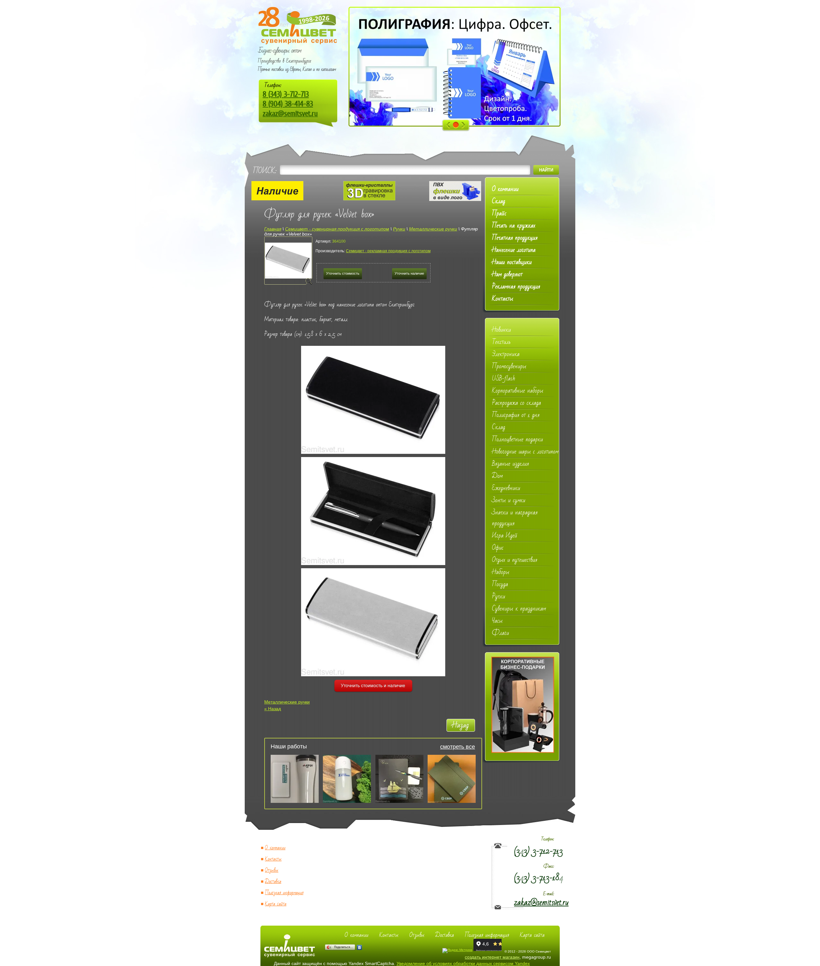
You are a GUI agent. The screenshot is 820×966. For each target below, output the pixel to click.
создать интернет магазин (492, 957)
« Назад (272, 708)
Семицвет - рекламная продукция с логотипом (388, 251)
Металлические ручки (287, 701)
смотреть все (457, 747)
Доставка (273, 881)
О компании (275, 848)
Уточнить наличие (409, 273)
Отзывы (271, 870)
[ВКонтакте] (359, 947)
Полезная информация (284, 892)
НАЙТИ (546, 170)
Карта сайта (275, 904)
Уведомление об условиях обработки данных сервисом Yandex (463, 963)
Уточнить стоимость (342, 273)
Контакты (273, 859)
